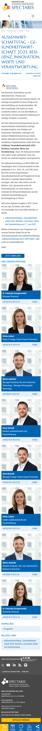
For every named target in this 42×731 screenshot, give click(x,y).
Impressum (25, 672)
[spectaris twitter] (3, 666)
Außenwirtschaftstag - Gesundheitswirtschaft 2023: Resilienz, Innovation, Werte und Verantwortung (21, 643)
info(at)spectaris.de (8, 708)
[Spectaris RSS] (20, 666)
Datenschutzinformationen (11, 672)
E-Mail (34, 302)
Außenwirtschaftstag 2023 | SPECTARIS (18, 239)
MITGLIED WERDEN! (21, 720)
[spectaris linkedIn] (14, 666)
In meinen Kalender (33, 73)
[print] (25, 666)
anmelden (37, 76)
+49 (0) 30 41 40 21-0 (10, 706)
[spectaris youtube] (8, 666)
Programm (8, 629)
